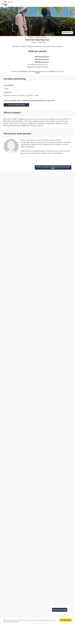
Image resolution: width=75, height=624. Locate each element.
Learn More (13, 621)
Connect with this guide (16, 105)
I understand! (65, 620)
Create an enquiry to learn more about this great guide (53, 167)
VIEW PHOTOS (67, 32)
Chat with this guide (60, 610)
